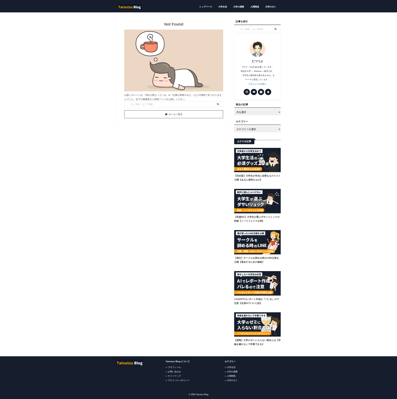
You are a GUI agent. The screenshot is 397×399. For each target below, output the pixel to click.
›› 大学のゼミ (231, 380)
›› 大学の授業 (231, 372)
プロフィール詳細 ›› (257, 84)
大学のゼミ (270, 6)
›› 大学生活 (230, 367)
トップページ (205, 6)
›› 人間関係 (230, 376)
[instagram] (247, 92)
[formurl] (261, 92)
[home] (268, 92)
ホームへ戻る (176, 114)
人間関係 (254, 6)
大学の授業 (238, 6)
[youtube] (254, 92)
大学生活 (222, 6)
